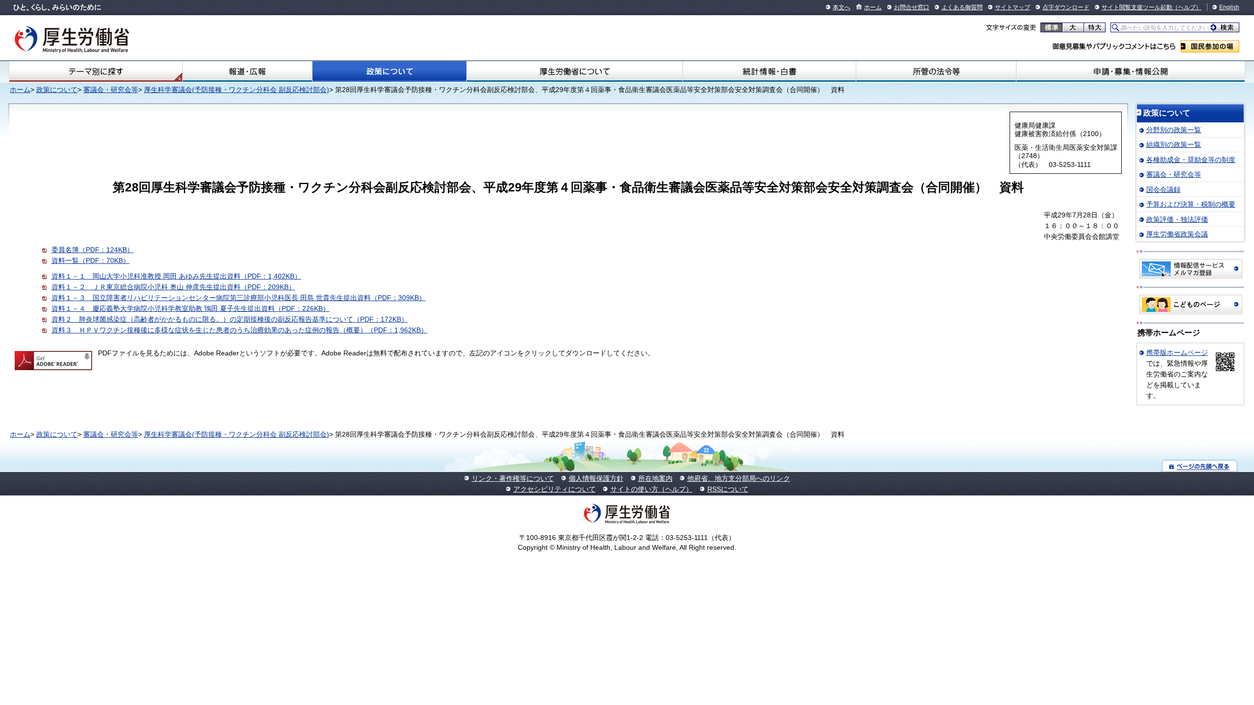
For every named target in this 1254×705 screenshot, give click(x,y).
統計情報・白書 (769, 71)
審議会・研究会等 (110, 90)
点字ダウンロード (1065, 7)
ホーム (873, 7)
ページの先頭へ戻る (1199, 465)
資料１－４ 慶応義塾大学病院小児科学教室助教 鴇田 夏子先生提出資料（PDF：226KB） (190, 308)
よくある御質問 (962, 7)
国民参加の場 (1210, 46)
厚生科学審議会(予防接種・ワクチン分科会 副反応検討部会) (236, 90)
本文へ (841, 7)
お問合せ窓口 (911, 7)
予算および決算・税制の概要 (1190, 204)
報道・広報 (247, 71)
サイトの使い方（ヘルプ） (651, 489)
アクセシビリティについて (554, 489)
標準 (1051, 27)
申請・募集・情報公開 (1130, 71)
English (1229, 7)
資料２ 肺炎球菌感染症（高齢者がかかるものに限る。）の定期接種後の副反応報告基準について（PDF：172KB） (229, 319)
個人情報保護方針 (596, 478)
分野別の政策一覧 (1173, 130)
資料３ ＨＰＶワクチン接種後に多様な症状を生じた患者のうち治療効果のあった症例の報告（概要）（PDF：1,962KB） (239, 330)
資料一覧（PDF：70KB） (90, 260)
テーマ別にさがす (96, 71)
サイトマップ (1012, 7)
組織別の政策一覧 (1173, 144)
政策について (389, 71)
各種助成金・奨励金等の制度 (1190, 160)
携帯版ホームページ (1177, 352)
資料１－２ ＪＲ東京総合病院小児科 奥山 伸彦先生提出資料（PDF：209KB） (173, 287)
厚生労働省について (574, 71)
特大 (1094, 27)
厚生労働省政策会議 (1177, 234)
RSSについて (727, 489)
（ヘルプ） (1187, 7)
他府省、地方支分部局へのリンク (738, 478)
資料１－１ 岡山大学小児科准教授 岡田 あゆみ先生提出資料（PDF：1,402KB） (176, 276)
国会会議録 (1163, 189)
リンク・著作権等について (513, 478)
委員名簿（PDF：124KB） (92, 250)
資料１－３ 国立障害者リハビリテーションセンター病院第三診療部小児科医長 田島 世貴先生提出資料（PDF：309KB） (238, 298)
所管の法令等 (936, 71)
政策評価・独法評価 (1177, 219)
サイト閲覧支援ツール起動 (1137, 7)
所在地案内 (655, 478)
